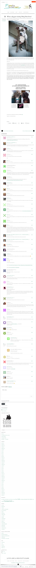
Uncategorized (4, 20)
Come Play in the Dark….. (14, 323)
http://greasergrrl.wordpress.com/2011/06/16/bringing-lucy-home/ (15, 180)
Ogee (8, 193)
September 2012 (3, 464)
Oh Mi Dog (2, 517)
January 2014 (2, 444)
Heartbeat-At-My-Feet (11, 142)
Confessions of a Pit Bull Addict (4, 509)
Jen (7, 258)
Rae (7, 225)
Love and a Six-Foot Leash (18, 558)
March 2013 (2, 456)
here (22, 114)
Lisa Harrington (10, 317)
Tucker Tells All (10, 297)
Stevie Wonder (30, 499)
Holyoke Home (3, 513)
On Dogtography (25, 12)
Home (8, 12)
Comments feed (3, 546)
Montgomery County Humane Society (5, 535)
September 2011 (3, 480)
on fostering (22, 499)
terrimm (8, 254)
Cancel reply (33, 1)
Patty (8, 214)
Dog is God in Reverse (3, 510)
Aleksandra (4, 19)
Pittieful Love (2, 521)
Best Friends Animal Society (4, 534)
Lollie (19, 499)
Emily (8, 160)
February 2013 (3, 457)
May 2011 (2, 485)
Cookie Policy (15, 566)
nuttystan (9, 366)
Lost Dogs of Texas (10, 137)
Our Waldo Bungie (3, 518)
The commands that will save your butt (5, 435)
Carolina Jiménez (10, 343)
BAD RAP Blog (3, 506)
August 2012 (2, 465)
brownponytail (9, 287)
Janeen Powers (13, 337)
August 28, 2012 (4, 18)
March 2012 (2, 472)
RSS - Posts (3, 551)
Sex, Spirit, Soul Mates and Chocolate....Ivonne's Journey (17, 234)
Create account (2, 542)
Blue (2, 499)
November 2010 (3, 493)
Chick (3, 499)
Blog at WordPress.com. (13, 562)
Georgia (14, 499)
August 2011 (2, 481)
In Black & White (3, 514)
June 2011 (2, 484)
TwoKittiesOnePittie (11, 381)
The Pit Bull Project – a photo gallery (5, 538)
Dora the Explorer (11, 499)
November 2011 (3, 477)
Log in (2, 543)
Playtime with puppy (3, 436)
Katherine (9, 244)
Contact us (20, 12)
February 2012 (3, 473)
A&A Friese (2, 505)
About (16, 12)
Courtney (8, 177)
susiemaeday (9, 182)
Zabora (13, 501)
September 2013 (3, 448)
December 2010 (3, 492)
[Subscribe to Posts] (1, 551)
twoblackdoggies (10, 275)
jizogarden (9, 327)
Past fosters (12, 12)
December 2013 (3, 445)
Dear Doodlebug (6, 499)
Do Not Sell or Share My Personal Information (20, 562)
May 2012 (2, 469)
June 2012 (2, 468)
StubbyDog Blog (3, 525)
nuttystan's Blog (13, 368)
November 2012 (3, 461)
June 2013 (2, 452)
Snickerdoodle (26, 499)
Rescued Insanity (3, 522)
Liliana (8, 148)
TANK (33, 499)
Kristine (8, 198)
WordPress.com (3, 547)
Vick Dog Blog (3, 529)
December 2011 (3, 476)
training (3, 501)
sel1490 (10, 386)
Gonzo (16, 499)
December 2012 (3, 460)
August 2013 (2, 449)
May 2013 (2, 453)
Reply (32, 142)
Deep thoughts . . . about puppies (4, 439)
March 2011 (2, 488)
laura (8, 309)
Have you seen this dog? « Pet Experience (14, 267)
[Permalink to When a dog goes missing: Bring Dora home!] (5, 16)
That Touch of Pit (3, 526)
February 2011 (3, 489)
